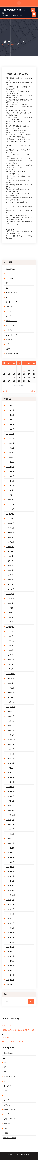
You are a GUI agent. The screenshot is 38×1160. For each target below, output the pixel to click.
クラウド (9, 307)
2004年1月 (10, 928)
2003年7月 (10, 956)
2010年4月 (10, 693)
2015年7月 (10, 566)
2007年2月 (10, 801)
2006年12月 (10, 806)
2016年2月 (10, 547)
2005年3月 (10, 876)
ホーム (4, 44)
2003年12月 (10, 933)
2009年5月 (10, 726)
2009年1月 (10, 730)
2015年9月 (10, 556)
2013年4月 (10, 627)
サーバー (9, 311)
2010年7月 (10, 683)
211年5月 (9, 984)
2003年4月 (10, 970)
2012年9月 (10, 646)
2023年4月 (10, 434)
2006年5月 (10, 834)
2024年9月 (10, 424)
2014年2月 (10, 608)
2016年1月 (10, 551)
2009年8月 (10, 716)
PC (7, 288)
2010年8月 (10, 679)
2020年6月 (10, 476)
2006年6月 (10, 829)
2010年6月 (10, 688)
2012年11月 (10, 641)
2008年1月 (10, 759)
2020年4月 (10, 481)
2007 (12, 44)
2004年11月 (10, 890)
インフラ (9, 297)
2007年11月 (10, 768)
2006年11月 (10, 810)
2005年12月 (10, 848)
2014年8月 (10, 599)
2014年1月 (10, 613)
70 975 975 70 (6, 1025)
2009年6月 (10, 721)
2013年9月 (10, 617)
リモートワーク (11, 335)
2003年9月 (10, 947)
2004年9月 (10, 900)
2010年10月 (10, 674)
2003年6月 (10, 961)
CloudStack (10, 269)
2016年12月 (10, 523)
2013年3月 (10, 631)
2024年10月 (10, 420)
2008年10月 (10, 740)
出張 (7, 344)
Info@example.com (8, 1037)
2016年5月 (10, 537)
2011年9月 (10, 664)
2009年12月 (10, 702)
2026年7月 (10, 410)
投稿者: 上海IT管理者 (14, 50)
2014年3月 (10, 603)
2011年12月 (10, 660)
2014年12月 (10, 589)
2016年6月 (10, 533)
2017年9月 (10, 514)
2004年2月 (10, 923)
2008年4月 (10, 754)
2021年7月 (10, 457)
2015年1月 (9, 584)
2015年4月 (10, 570)
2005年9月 (10, 857)
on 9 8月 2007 (12, 48)
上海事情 (11, 52)
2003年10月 (10, 942)
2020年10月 (10, 462)
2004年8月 (10, 904)
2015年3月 (10, 575)
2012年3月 (10, 655)
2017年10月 (10, 509)
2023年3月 (10, 438)
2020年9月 (10, 467)
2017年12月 (10, 504)
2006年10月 (10, 815)
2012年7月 (10, 650)
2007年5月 (10, 791)
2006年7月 (10, 824)
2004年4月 (10, 914)
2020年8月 (10, 471)
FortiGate (9, 278)
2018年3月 (10, 500)
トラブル (9, 330)
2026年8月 (10, 406)
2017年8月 (10, 518)
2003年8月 (10, 951)
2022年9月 (10, 448)
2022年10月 (10, 443)
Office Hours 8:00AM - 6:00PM (12, 1042)
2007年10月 (10, 773)
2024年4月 (10, 429)
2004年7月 (10, 909)
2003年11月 (10, 937)
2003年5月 (10, 966)
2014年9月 (10, 594)
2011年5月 (9, 669)
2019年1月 (10, 495)
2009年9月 (10, 711)
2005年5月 (10, 871)
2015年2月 (10, 580)
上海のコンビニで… (17, 73)
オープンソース (11, 302)
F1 (6, 274)
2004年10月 (10, 895)
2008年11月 (10, 735)
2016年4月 (10, 542)
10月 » (32, 391)
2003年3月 (10, 975)
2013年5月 (10, 622)
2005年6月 (10, 867)
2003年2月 (10, 980)
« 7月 (5, 391)
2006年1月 (10, 843)
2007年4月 (10, 796)
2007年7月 (10, 782)
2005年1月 (10, 886)
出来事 (16, 52)
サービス (9, 316)
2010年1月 (10, 697)
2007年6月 (10, 787)
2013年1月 (9, 636)
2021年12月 (10, 453)
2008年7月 (10, 749)
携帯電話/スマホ (12, 354)
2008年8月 (10, 744)
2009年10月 (10, 707)
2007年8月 (10, 777)
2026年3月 (10, 415)
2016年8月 (10, 528)
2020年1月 (10, 490)
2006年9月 (10, 820)
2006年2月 (10, 839)
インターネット (11, 292)
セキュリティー (11, 321)
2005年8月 (10, 862)
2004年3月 (10, 919)
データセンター (11, 325)
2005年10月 (10, 853)
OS (7, 283)
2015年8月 (10, 561)
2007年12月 (10, 763)
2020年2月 (10, 486)
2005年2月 (10, 881)
